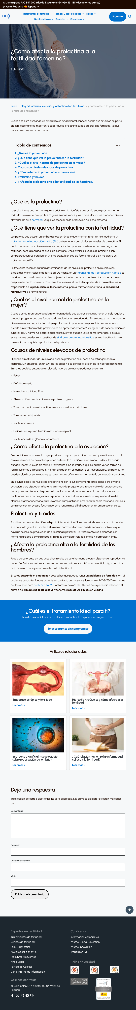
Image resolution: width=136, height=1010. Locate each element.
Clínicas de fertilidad (23, 941)
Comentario (17, 811)
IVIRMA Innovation (81, 946)
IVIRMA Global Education (85, 941)
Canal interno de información (28, 971)
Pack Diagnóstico (21, 946)
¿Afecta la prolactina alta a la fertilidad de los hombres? (55, 182)
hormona (37, 219)
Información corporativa (84, 937)
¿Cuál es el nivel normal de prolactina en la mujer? (52, 163)
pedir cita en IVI (43, 585)
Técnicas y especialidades (67, 14)
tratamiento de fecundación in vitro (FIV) (34, 241)
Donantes (60, 19)
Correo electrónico (21, 861)
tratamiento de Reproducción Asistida (98, 272)
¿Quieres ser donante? (24, 951)
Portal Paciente (14, 6)
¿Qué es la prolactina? (32, 153)
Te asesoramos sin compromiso (68, 628)
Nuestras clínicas (42, 19)
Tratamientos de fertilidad (36, 14)
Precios (89, 14)
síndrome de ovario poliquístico (75, 337)
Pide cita (117, 16)
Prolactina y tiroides (31, 177)
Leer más (17, 705)
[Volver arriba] (130, 910)
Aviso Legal (17, 961)
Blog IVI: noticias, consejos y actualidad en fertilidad (52, 106)
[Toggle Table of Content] (117, 145)
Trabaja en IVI (78, 951)
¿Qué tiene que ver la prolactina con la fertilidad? (51, 158)
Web (13, 876)
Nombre (15, 845)
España (32, 6)
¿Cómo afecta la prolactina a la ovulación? (46, 172)
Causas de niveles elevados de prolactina (45, 167)
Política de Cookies (21, 966)
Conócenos (76, 19)
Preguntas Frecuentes (23, 956)
